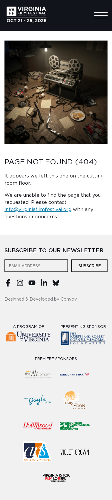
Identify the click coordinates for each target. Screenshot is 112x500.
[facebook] (8, 285)
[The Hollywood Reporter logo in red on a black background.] (38, 425)
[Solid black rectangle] (75, 451)
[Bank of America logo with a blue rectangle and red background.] (75, 374)
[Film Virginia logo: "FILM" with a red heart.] (56, 477)
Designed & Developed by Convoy (40, 299)
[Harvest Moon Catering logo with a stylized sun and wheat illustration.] (75, 400)
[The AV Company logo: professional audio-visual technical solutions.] (38, 374)
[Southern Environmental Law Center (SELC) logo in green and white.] (75, 425)
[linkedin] (43, 285)
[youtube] (32, 285)
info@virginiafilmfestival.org (37, 209)
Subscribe (89, 266)
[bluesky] (55, 285)
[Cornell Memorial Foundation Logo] (83, 339)
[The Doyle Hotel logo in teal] (38, 400)
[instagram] (20, 285)
